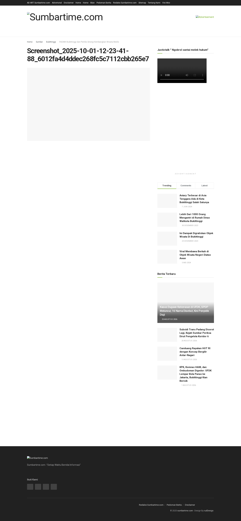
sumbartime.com (185, 511)
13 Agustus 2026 (189, 359)
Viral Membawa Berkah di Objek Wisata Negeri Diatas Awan (195, 255)
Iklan (92, 3)
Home (78, 3)
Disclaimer (69, 3)
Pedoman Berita (104, 3)
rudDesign (208, 511)
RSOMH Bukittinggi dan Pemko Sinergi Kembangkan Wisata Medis (89, 42)
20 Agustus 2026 (189, 341)
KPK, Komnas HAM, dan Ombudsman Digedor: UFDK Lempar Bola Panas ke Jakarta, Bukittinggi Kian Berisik (195, 374)
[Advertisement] (185, 113)
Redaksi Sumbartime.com (125, 3)
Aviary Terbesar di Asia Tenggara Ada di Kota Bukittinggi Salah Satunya (194, 199)
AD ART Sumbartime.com (38, 3)
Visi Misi (166, 3)
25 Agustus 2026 (169, 319)
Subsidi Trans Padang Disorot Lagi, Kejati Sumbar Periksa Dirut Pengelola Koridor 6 (197, 333)
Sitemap (142, 3)
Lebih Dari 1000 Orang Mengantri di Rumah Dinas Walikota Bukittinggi (195, 218)
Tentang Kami (154, 3)
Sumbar (39, 42)
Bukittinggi (51, 42)
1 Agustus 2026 (188, 385)
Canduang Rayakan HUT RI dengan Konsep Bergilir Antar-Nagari (195, 352)
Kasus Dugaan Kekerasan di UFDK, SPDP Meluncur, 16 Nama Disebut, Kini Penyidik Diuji (184, 310)
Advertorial (57, 3)
